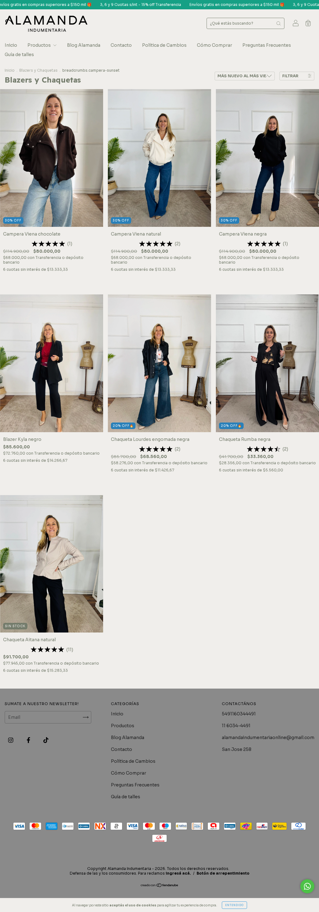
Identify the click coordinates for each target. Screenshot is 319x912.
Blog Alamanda (83, 45)
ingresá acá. (178, 873)
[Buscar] (278, 23)
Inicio (11, 45)
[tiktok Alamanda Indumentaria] (46, 740)
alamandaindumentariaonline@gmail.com (268, 737)
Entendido (234, 905)
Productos (39, 45)
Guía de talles (19, 54)
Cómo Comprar (214, 45)
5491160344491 (239, 714)
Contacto (121, 45)
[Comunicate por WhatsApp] (307, 886)
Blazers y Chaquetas (38, 70)
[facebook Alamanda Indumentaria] (29, 740)
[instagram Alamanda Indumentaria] (11, 740)
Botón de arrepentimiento (223, 873)
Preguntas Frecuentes (266, 45)
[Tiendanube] (159, 886)
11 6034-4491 (236, 725)
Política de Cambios (164, 45)
